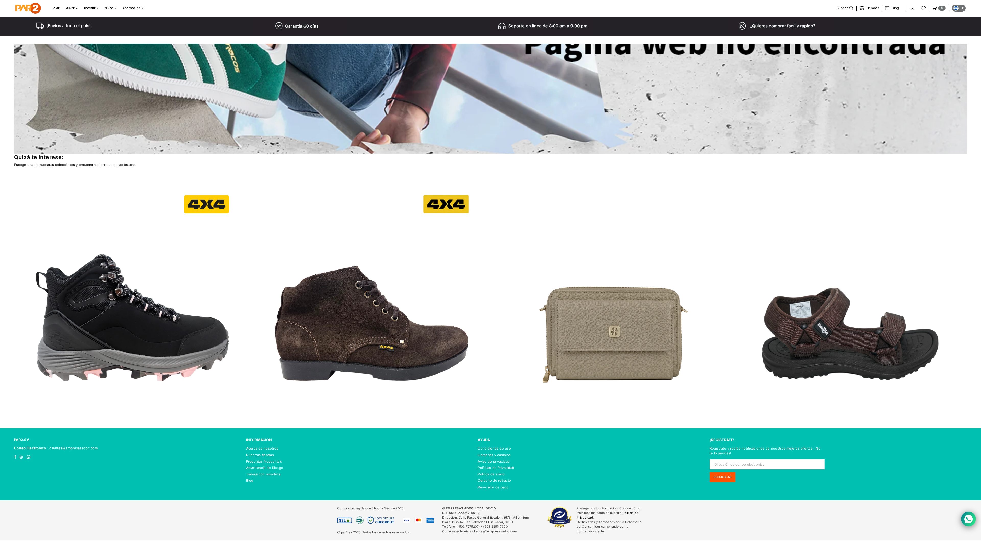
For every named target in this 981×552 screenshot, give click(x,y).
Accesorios (132, 8)
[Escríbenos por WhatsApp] (968, 519)
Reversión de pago (493, 487)
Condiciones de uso (494, 448)
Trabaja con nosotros (263, 474)
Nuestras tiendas (260, 455)
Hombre (90, 8)
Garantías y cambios (494, 455)
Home (56, 8)
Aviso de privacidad (494, 461)
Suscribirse (723, 477)
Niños (110, 8)
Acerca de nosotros (262, 448)
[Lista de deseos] (923, 8)
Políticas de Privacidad (496, 468)
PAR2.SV (21, 440)
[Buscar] (845, 8)
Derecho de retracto (494, 480)
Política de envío (491, 474)
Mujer (71, 8)
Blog (249, 480)
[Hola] (912, 8)
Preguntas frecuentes (264, 461)
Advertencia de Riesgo (264, 468)
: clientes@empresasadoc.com (72, 448)
